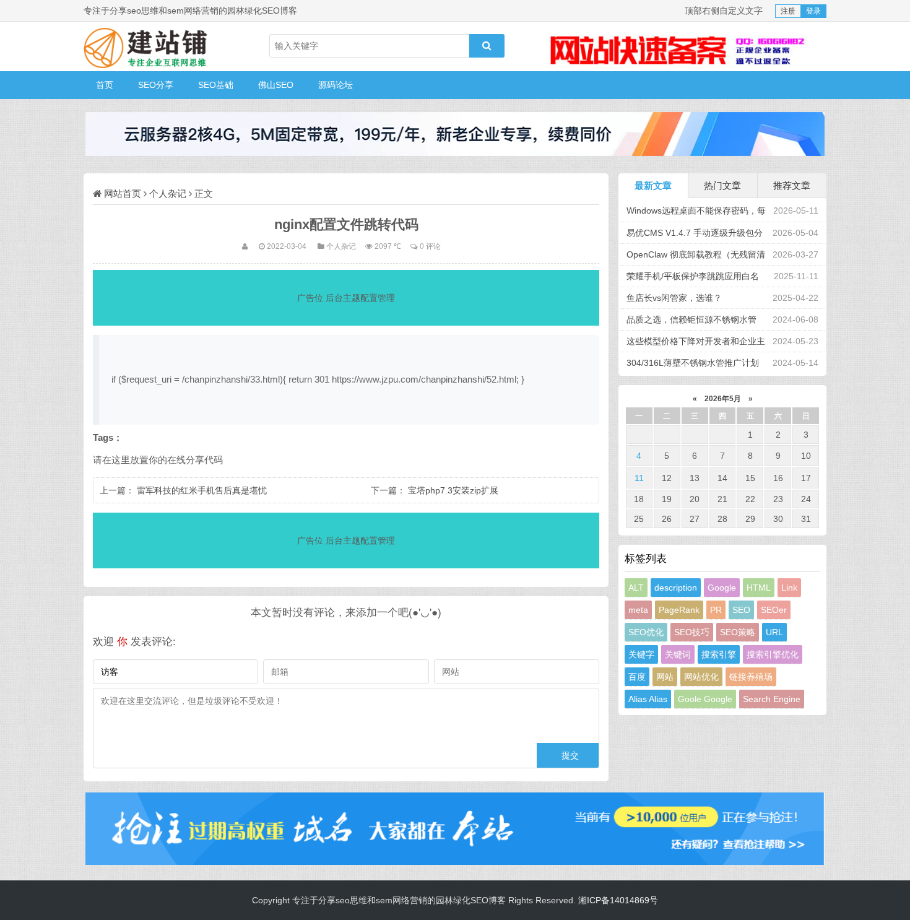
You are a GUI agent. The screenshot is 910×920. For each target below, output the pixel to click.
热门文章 (722, 185)
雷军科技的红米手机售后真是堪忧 (202, 490)
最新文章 (653, 185)
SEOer (774, 610)
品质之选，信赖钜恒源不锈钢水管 (691, 319)
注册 (788, 11)
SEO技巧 (691, 632)
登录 (813, 11)
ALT (636, 587)
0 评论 (430, 246)
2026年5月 (723, 398)
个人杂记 (167, 193)
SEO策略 (737, 632)
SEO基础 (215, 85)
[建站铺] (145, 46)
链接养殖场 (751, 677)
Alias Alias (647, 699)
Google (722, 587)
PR (716, 610)
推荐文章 (791, 185)
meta (638, 610)
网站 (665, 677)
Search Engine (771, 699)
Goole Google (705, 699)
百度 (637, 677)
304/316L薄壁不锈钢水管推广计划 (692, 363)
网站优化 (701, 677)
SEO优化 (646, 632)
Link (789, 587)
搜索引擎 (718, 654)
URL (774, 632)
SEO (741, 610)
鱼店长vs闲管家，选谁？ (674, 298)
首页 (104, 85)
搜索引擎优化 (773, 654)
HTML (759, 587)
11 (639, 478)
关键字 (641, 654)
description (675, 587)
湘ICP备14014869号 (618, 900)
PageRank (679, 610)
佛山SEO (275, 85)
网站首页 (122, 193)
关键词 (678, 654)
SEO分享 (155, 85)
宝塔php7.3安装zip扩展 (453, 490)
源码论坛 (335, 85)
